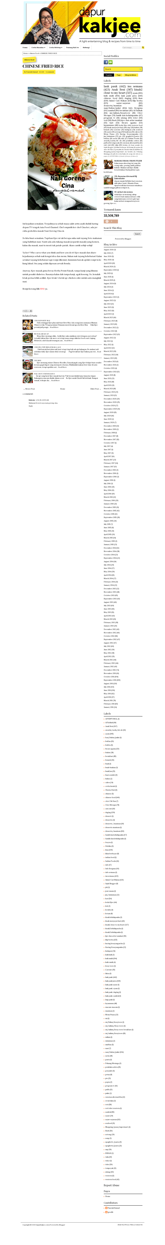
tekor (107, 1161)
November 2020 (110, 402)
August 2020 (109, 412)
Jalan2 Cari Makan (118, 100)
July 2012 (107, 646)
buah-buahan (110, 767)
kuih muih (109, 95)
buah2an (127, 132)
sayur (109, 132)
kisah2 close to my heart (123, 91)
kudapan (128, 130)
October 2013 (109, 595)
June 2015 (107, 527)
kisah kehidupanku (112, 917)
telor (135, 117)
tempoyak (115, 143)
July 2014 (107, 565)
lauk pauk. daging (112, 992)
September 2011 (110, 680)
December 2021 (110, 361)
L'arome (117, 130)
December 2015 (110, 507)
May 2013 (107, 612)
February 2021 (109, 392)
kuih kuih (108, 955)
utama (25, 47)
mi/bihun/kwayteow (113, 1022)
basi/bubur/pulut (112, 737)
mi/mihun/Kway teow (114, 1026)
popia (105, 156)
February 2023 (109, 321)
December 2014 (110, 548)
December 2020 (110, 399)
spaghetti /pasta (112, 1142)
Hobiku (125, 145)
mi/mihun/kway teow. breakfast (118, 1030)
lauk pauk (110, 86)
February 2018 (109, 433)
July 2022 (107, 341)
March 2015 (108, 538)
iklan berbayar (121, 147)
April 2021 (107, 385)
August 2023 (108, 300)
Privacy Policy (129, 1225)
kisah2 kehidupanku (113, 932)
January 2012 (109, 666)
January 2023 (109, 324)
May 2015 (107, 531)
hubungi (86, 47)
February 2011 (109, 704)
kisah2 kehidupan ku (113, 928)
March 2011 (108, 700)
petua (138, 147)
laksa (134, 156)
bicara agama (129, 122)
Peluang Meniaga (112, 1063)
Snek (114, 120)
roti (105, 120)
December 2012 (110, 629)
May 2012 (107, 653)
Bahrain (32, 400)
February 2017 (109, 463)
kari (111, 122)
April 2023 (108, 314)
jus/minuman (109, 136)
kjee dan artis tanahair (131, 120)
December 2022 (110, 327)
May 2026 (108, 260)
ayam (135, 93)
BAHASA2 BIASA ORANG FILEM (128, 161)
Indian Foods (133, 138)
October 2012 (109, 636)
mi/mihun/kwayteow (120, 113)
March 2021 (108, 389)
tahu (116, 145)
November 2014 (110, 551)
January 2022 (109, 358)
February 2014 (109, 582)
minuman (109, 1041)
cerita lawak (110, 786)
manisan (108, 1011)
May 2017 (107, 453)
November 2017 (110, 439)
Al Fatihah (138, 110)
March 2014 (108, 578)
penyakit (118, 149)
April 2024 (108, 294)
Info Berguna (135, 108)
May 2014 (107, 572)
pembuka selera (132, 141)
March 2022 (108, 351)
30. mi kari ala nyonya (123, 192)
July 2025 (107, 273)
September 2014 (110, 558)
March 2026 (108, 267)
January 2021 (109, 395)
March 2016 (108, 497)
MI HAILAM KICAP (41, 334)
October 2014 (109, 555)
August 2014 (108, 561)
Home (25, 53)
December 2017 (110, 436)
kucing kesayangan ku (114, 943)
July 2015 (107, 524)
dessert (108, 816)
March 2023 (108, 317)
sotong (118, 132)
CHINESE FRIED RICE (43, 66)
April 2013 (107, 616)
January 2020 (109, 422)
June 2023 (107, 307)
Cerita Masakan (37, 47)
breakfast (124, 110)
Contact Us (138, 1225)
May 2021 (107, 382)
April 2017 (107, 456)
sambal (111, 110)
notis (115, 138)
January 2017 (109, 467)
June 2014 (107, 568)
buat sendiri (135, 145)
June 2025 (107, 277)
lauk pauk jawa (129, 95)
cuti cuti (107, 145)
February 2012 (109, 663)
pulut (107, 1093)
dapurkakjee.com (42, 1225)
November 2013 (110, 592)
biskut (136, 127)
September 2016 (110, 477)
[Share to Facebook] (31, 311)
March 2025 (108, 280)
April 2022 (108, 348)
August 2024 (109, 283)
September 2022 (110, 334)
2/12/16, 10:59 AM (42, 400)
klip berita (137, 100)
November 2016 (110, 473)
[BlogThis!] (26, 311)
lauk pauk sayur (111, 985)
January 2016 (109, 504)
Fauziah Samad (32, 72)
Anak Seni (118, 89)
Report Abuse (111, 1185)
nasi (107, 1048)
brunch (106, 130)
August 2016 (108, 480)
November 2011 (110, 673)
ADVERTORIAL (114, 156)
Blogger (128, 239)
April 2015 (107, 534)
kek (106, 906)
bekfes (108, 745)
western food (136, 125)
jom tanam (109, 891)
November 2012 (110, 633)
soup (131, 154)
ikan (140, 98)
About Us (120, 1225)
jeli (114, 154)
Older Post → (95, 389)
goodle (110, 1212)
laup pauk (109, 1000)
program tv (109, 117)
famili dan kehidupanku (127, 115)
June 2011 (107, 690)
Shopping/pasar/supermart (114, 152)
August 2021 (108, 375)
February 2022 (109, 355)
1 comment (50, 72)
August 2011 (108, 683)
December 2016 (110, 470)
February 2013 (109, 622)
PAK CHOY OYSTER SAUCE (44, 374)
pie (120, 136)
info (122, 138)
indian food (109, 857)
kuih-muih (109, 962)
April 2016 (108, 494)
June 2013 (107, 609)
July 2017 (107, 446)
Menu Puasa (109, 134)
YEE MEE (37, 360)
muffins (137, 149)
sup (128, 127)
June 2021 (107, 378)
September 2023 (110, 297)
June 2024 (108, 290)
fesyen (128, 156)
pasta (107, 1060)
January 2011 (108, 707)
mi (106, 1018)
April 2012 (107, 656)
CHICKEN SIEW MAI (42, 320)
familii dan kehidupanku (114, 839)
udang (124, 117)
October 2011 (109, 677)
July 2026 (107, 253)
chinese (108, 794)
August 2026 (109, 250)
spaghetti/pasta (132, 136)
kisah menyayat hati (115, 127)
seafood (139, 130)
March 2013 (108, 619)
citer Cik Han (108, 149)
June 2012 (107, 650)
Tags (119, 75)
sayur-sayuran (123, 103)
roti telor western (112, 1108)
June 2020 (108, 419)
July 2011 (107, 687)
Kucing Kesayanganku (129, 134)
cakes (137, 132)
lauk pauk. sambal (112, 996)
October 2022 (109, 331)
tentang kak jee (72, 47)
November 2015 (110, 511)
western (108, 1176)
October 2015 (109, 514)
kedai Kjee (123, 125)
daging (128, 98)
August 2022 (108, 338)
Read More (54, 327)
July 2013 (107, 605)
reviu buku (122, 154)
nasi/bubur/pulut (112, 108)
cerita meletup (55, 47)
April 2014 (108, 575)
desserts (108, 820)
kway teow (109, 966)
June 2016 (107, 487)
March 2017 (108, 460)
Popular (109, 75)
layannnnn (109, 125)
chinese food (34, 53)
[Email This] (23, 311)
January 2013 (109, 626)
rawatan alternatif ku (131, 143)
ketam (131, 147)
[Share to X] (28, 311)
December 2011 (110, 670)
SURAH (138, 154)
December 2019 (110, 426)
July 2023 (107, 304)
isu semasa (135, 86)
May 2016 (107, 490)
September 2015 (110, 517)
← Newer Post (29, 389)
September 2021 (110, 372)
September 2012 (110, 639)
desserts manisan (112, 827)
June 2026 (108, 256)
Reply (31, 406)
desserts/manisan (113, 105)
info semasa (110, 872)
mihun (107, 1037)
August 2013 (108, 602)
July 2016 (107, 483)
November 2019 (110, 429)
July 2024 (107, 287)
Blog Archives (130, 75)
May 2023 (107, 311)
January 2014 (109, 585)
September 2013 (110, 599)
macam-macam (111, 1007)
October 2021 (109, 368)
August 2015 (108, 521)
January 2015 (109, 544)
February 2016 (109, 500)
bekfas (106, 138)
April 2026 (108, 263)
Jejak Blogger (109, 147)
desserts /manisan (113, 824)
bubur (107, 779)
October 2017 (109, 443)
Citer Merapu (110, 805)
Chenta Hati (128, 149)
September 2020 (110, 409)
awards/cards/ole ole (113, 141)
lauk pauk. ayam (111, 988)
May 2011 (107, 694)
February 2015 (109, 541)
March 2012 (108, 660)
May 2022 (107, 345)
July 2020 (107, 416)
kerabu (130, 152)
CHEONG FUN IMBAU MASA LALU (47, 347)
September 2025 (110, 270)
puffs (106, 143)
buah (122, 156)
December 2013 (110, 589)
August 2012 (108, 643)
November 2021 (110, 365)
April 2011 (107, 697)
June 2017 (107, 449)
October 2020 (109, 405)
